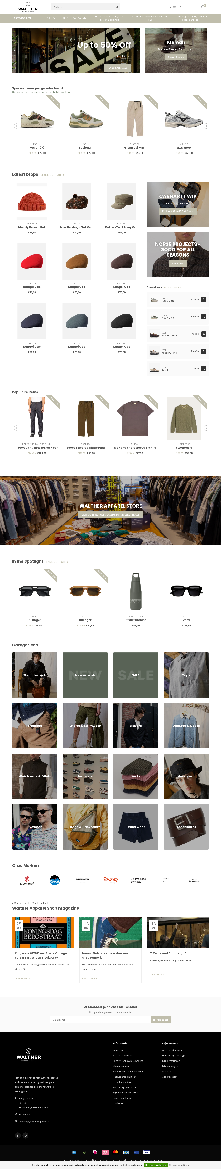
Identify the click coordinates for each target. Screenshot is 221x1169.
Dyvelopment (155, 1160)
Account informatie (172, 1050)
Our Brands (79, 18)
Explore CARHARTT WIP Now (177, 211)
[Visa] (146, 1152)
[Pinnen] (136, 1152)
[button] (14, 50)
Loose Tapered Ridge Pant (86, 448)
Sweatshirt (184, 448)
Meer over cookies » (179, 1165)
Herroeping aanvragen (174, 1055)
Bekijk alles (172, 287)
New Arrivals (69, 653)
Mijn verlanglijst (170, 1066)
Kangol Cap (32, 287)
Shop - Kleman (176, 57)
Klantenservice (121, 1066)
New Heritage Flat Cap (76, 227)
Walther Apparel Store (124, 1087)
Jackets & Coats (172, 704)
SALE (65, 18)
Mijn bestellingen (171, 1060)
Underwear (119, 805)
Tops (166, 653)
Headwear (169, 755)
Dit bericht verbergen (155, 1165)
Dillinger (34, 620)
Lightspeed (120, 1160)
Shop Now (177, 263)
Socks (116, 755)
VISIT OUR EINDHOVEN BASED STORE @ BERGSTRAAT (110, 514)
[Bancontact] (126, 1152)
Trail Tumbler (136, 620)
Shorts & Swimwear (73, 704)
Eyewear (16, 805)
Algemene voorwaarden (125, 1092)
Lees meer (21, 978)
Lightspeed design (136, 1160)
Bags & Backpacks (72, 805)
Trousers (17, 704)
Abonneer (162, 1019)
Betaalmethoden (122, 1081)
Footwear (68, 755)
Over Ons (118, 1050)
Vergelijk (166, 1071)
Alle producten (169, 1076)
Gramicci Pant (135, 148)
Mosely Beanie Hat (31, 227)
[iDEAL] (95, 1152)
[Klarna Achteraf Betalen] (105, 1152)
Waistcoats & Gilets (22, 755)
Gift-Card (52, 18)
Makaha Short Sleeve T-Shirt (135, 448)
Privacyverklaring (122, 1097)
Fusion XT (86, 148)
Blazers (117, 704)
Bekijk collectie (52, 175)
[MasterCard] (115, 1152)
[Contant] (84, 1152)
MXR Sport (183, 148)
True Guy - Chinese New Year (37, 448)
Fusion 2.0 (37, 148)
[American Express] (74, 1152)
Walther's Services (123, 1055)
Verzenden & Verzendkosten (128, 1071)
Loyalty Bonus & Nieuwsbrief (128, 1060)
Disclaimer (118, 1103)
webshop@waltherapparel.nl (34, 1121)
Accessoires (170, 805)
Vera (186, 620)
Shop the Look (19, 653)
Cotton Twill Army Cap (121, 227)
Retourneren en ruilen (124, 1076)
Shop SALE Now (117, 67)
